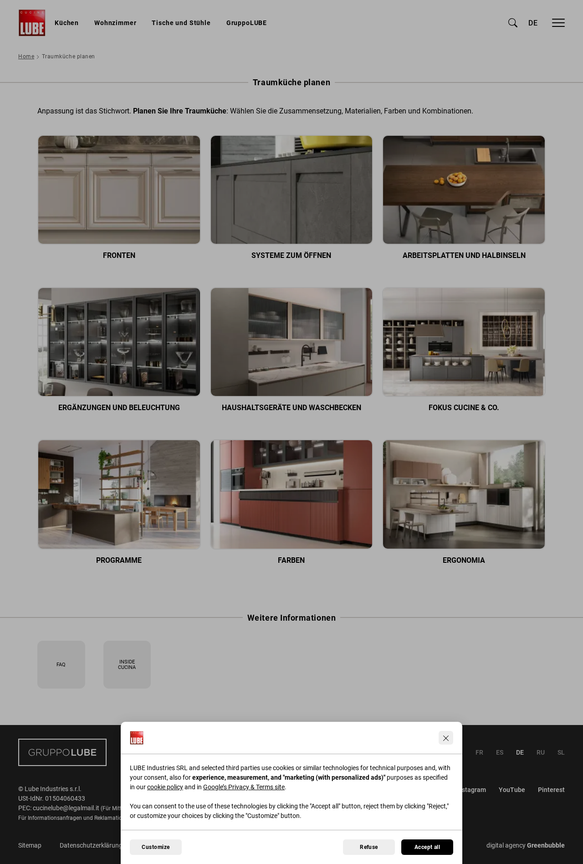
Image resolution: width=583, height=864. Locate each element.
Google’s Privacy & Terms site (244, 787)
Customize (155, 847)
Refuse (369, 847)
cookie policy (165, 787)
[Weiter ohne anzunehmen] (446, 738)
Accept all (427, 847)
